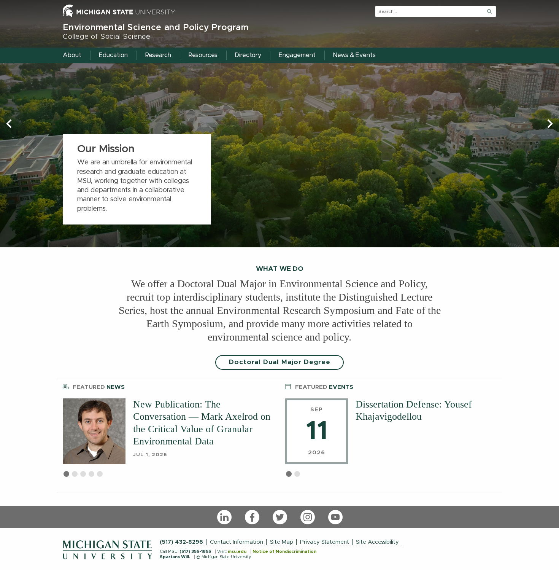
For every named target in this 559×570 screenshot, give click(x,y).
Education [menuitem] (113, 55)
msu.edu (237, 551)
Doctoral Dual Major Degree (279, 362)
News (99, 387)
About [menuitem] (72, 55)
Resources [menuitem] (203, 55)
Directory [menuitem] (248, 55)
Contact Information (236, 542)
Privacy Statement (324, 542)
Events (324, 387)
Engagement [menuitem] (297, 55)
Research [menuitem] (158, 55)
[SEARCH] (489, 11)
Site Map (281, 542)
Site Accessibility (377, 542)
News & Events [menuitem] (354, 55)
